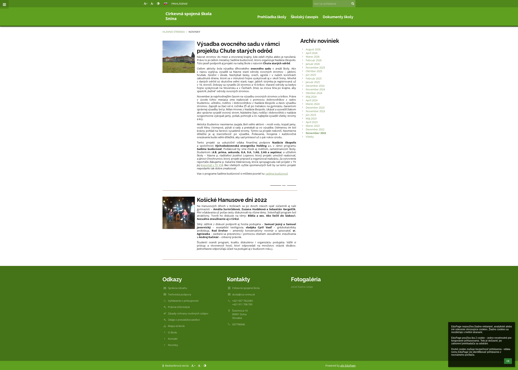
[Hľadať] (352, 3)
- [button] (153, 3)
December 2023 (315, 107)
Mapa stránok (176, 326)
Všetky (310, 136)
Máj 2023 (311, 118)
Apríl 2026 (311, 53)
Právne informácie (179, 307)
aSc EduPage (348, 365)
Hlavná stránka (173, 32)
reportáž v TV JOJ (212, 165)
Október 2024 (314, 93)
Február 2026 (314, 60)
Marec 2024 (313, 104)
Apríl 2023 (311, 122)
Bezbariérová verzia (177, 365)
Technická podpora (179, 294)
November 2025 (315, 67)
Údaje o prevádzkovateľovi (184, 320)
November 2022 (316, 133)
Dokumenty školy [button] (338, 17)
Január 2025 (313, 82)
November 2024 (315, 89)
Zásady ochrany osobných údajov (188, 313)
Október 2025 (314, 71)
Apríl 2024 (311, 100)
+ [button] (147, 3)
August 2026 (313, 49)
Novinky (194, 32)
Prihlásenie (179, 3)
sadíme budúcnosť (276, 173)
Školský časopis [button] (304, 17)
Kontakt (173, 338)
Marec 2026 (313, 56)
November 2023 (315, 111)
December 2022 (315, 129)
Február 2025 (314, 78)
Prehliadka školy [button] (271, 17)
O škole (172, 332)
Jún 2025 (311, 75)
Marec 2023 (313, 126)
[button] (158, 3)
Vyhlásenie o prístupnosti (183, 301)
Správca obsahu (177, 288)
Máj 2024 (311, 96)
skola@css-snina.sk (243, 294)
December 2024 (315, 85)
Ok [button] (508, 361)
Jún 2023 (311, 115)
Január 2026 (313, 64)
